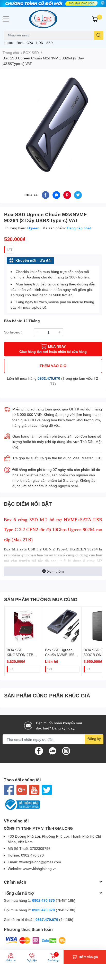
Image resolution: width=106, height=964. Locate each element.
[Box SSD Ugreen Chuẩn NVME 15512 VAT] (62, 626)
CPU (29, 43)
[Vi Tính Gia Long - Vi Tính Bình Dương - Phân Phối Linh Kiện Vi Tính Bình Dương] (53, 19)
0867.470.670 (47, 919)
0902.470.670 (49, 378)
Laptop (9, 43)
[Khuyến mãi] (53, 3)
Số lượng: (13, 332)
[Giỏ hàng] (95, 19)
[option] (53, 124)
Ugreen (33, 228)
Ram (20, 43)
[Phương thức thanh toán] (35, 940)
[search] (98, 35)
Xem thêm (55, 571)
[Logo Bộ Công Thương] (53, 805)
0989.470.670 (44, 910)
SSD (49, 43)
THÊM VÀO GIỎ (53, 365)
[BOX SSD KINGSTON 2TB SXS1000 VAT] (24, 626)
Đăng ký (94, 738)
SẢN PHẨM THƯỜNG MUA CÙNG (40, 599)
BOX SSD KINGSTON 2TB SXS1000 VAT (20, 655)
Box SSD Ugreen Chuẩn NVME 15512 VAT (61, 655)
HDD (39, 43)
